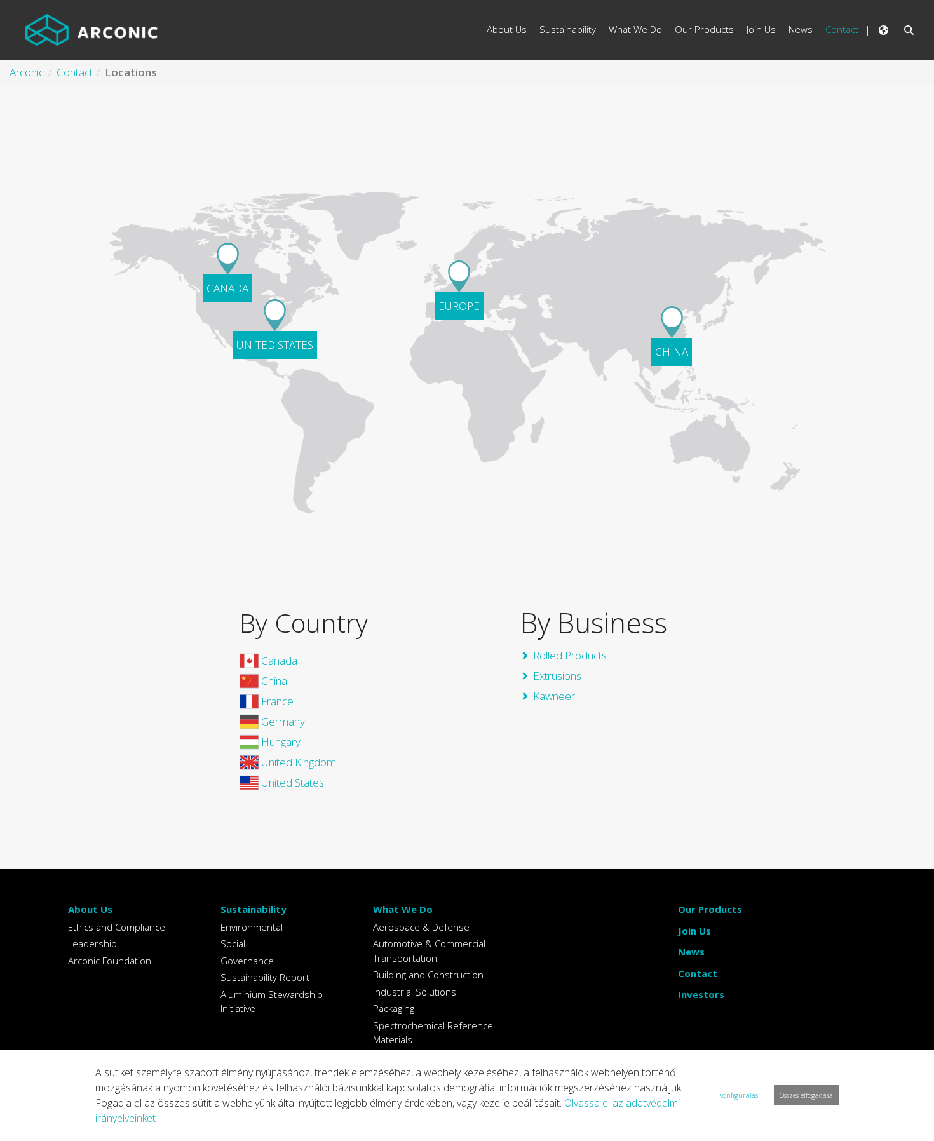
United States (291, 782)
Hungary (280, 741)
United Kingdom (297, 762)
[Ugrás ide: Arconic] (91, 30)
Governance (247, 960)
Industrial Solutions (414, 991)
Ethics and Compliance (116, 927)
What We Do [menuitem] (635, 29)
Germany (282, 721)
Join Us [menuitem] (761, 29)
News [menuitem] (800, 29)
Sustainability (253, 909)
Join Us (694, 930)
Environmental (251, 927)
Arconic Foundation (109, 960)
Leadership (92, 943)
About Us (90, 909)
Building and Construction (428, 974)
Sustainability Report (264, 977)
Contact (697, 973)
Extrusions (557, 675)
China (273, 680)
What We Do (403, 909)
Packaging (393, 1008)
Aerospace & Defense (421, 927)
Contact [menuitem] (841, 29)
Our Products (710, 909)
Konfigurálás (738, 1095)
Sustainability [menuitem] (567, 29)
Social (232, 943)
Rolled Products (570, 655)
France (276, 701)
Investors (701, 994)
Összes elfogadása (806, 1095)
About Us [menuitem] (507, 29)
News (691, 951)
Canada (278, 660)
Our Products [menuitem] (704, 29)
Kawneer (554, 696)
